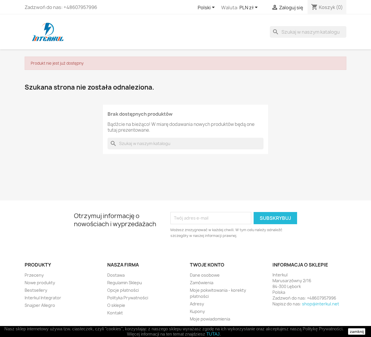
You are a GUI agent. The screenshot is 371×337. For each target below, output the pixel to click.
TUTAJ (213, 333)
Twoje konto (207, 265)
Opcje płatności (123, 290)
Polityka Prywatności (127, 297)
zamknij (357, 331)
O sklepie (116, 305)
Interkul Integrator (43, 297)
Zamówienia (201, 282)
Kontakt (115, 313)
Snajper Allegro (40, 305)
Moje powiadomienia (210, 319)
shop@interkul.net (320, 304)
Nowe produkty (40, 282)
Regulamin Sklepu (124, 282)
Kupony (197, 311)
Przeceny (34, 275)
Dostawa (116, 275)
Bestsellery (36, 290)
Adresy (197, 304)
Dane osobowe (205, 275)
